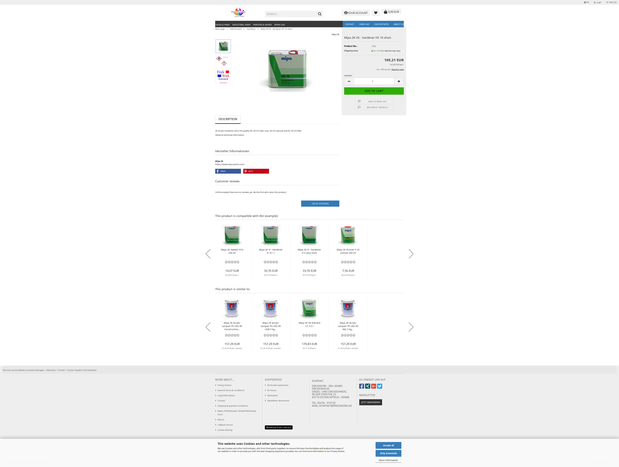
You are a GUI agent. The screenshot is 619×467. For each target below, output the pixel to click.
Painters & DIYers (262, 24)
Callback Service (225, 424)
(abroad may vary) (392, 50)
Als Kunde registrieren (277, 385)
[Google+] (374, 387)
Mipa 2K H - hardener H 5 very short (309, 251)
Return (221, 419)
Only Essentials (388, 453)
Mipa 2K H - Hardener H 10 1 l (271, 251)
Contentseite (381, 24)
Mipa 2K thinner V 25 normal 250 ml (348, 251)
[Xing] (368, 387)
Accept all (388, 445)
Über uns (364, 24)
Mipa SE (335, 34)
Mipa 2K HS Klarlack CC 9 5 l (309, 324)
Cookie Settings (225, 429)
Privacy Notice (337, 451)
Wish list (612, 2)
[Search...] (320, 14)
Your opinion (320, 203)
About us (399, 24)
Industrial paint (241, 24)
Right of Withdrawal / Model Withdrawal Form (237, 412)
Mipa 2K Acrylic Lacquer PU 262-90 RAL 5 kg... (348, 326)
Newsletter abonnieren (278, 400)
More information (388, 460)
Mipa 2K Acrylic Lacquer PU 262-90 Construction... (232, 326)
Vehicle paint (223, 24)
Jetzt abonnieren (370, 402)
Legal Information (226, 395)
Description (228, 119)
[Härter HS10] (286, 68)
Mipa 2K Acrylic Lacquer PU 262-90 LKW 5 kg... (271, 326)
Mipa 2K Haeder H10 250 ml (232, 251)
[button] (586, 2)
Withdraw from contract (278, 427)
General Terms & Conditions (231, 390)
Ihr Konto (271, 390)
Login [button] (598, 2)
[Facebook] (362, 387)
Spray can (279, 24)
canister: (348, 75)
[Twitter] (380, 387)
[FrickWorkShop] (239, 13)
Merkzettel (272, 395)
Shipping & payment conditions (233, 405)
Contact (349, 24)
